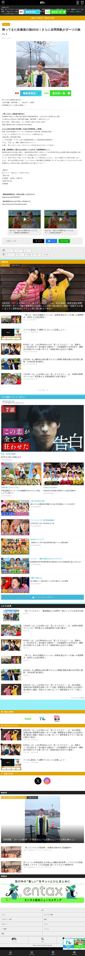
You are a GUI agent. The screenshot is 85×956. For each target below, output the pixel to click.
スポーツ (4, 924)
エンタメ (9, 250)
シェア (53, 241)
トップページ (14, 941)
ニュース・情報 (48, 914)
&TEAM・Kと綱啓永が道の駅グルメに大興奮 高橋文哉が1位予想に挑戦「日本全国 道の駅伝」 (53, 671)
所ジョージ (10, 254)
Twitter (38, 781)
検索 (42, 941)
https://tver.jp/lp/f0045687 (11, 197)
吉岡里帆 (45, 254)
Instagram (47, 781)
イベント (46, 929)
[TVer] (29, 11)
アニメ (46, 924)
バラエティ (18, 250)
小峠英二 (37, 254)
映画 (45, 919)
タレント (27, 250)
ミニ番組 (4, 929)
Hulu (57, 93)
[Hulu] (55, 11)
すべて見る (42, 390)
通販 (3, 933)
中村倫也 (28, 254)
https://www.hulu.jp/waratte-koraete (14, 204)
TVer (28, 93)
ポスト (40, 241)
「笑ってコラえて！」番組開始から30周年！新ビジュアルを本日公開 (53, 611)
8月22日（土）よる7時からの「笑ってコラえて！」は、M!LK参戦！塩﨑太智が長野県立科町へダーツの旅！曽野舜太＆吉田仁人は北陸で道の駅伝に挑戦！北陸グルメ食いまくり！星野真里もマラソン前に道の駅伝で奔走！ (53, 687)
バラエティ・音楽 (7, 919)
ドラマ (3, 914)
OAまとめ (6, 24)
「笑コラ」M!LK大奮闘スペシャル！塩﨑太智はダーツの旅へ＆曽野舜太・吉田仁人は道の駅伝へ (53, 656)
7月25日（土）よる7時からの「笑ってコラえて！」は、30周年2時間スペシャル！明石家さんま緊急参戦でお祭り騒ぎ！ (53, 627)
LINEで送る (64, 241)
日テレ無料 (57, 719)
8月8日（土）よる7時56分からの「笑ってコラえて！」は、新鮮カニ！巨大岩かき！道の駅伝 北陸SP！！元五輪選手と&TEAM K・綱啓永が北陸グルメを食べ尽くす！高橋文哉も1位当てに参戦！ (53, 642)
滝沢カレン (20, 254)
